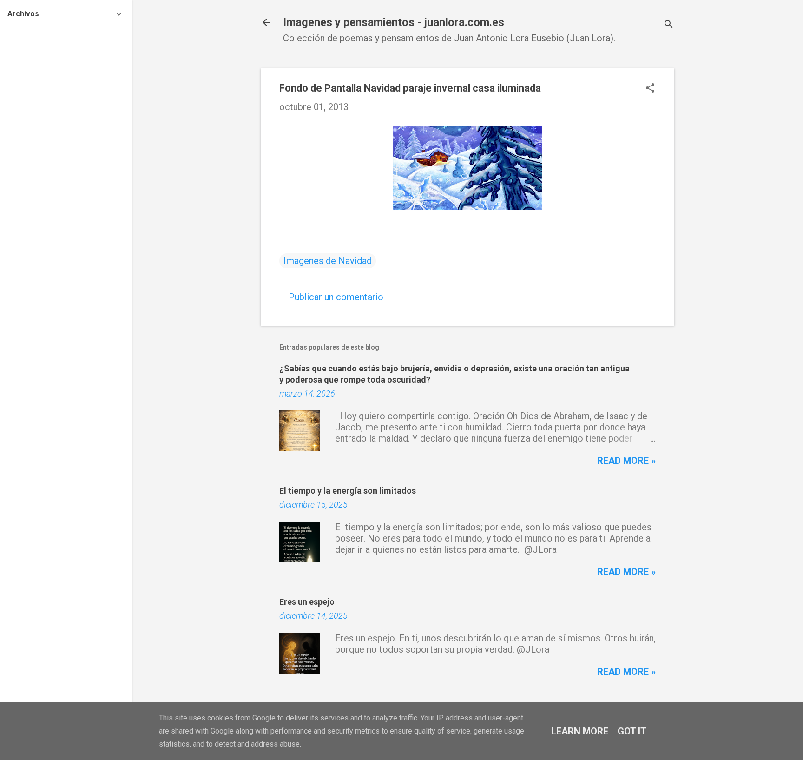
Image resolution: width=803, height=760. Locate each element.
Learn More (579, 731)
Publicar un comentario (336, 297)
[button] (650, 89)
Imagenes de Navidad (327, 260)
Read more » (626, 460)
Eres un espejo (307, 602)
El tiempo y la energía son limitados (347, 491)
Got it (632, 731)
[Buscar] (668, 25)
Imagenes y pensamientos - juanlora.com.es (393, 22)
